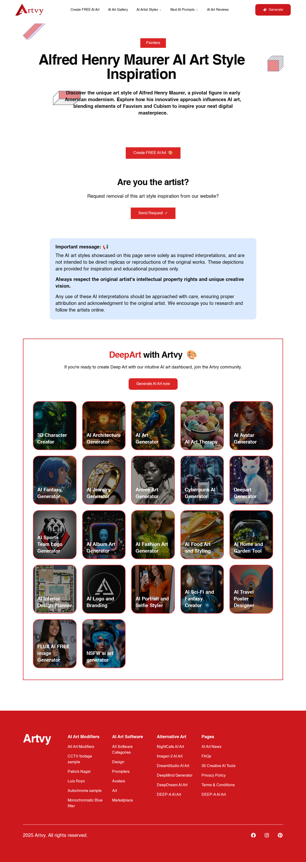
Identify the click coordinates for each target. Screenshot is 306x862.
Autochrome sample (85, 791)
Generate (276, 9)
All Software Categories (122, 750)
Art (114, 791)
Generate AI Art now (153, 384)
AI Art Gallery (118, 9)
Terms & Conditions (218, 785)
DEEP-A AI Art (169, 795)
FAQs (206, 756)
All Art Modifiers (81, 747)
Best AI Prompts (182, 9)
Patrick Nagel (79, 772)
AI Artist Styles (147, 9)
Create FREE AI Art (85, 9)
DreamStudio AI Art (173, 766)
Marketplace (122, 800)
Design (118, 762)
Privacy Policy (214, 776)
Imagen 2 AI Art (169, 756)
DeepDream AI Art (172, 785)
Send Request (153, 213)
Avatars (118, 781)
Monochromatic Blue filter (85, 803)
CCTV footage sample (80, 759)
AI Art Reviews (218, 9)
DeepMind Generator (174, 776)
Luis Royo (76, 781)
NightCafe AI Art (170, 747)
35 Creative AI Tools (218, 766)
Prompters (121, 772)
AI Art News (211, 747)
